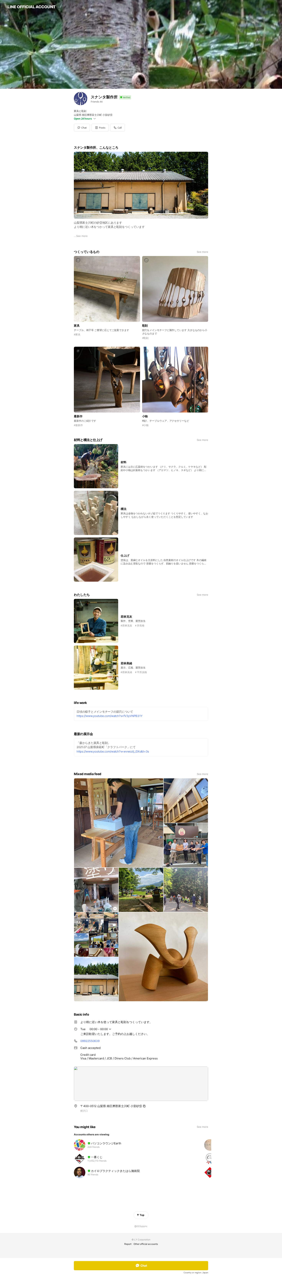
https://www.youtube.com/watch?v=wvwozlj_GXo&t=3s (113, 751)
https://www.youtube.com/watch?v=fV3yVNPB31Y (109, 716)
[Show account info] (125, 97)
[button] (100, 127)
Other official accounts (146, 1244)
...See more (81, 235)
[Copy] (144, 1106)
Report (127, 1244)
